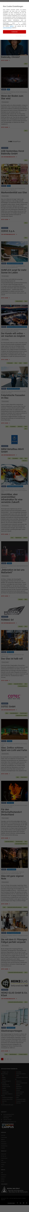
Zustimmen (15, 32)
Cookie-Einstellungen (7, 27)
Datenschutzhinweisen (8, 24)
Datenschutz (23, 35)
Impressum (18, 35)
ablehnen (12, 26)
